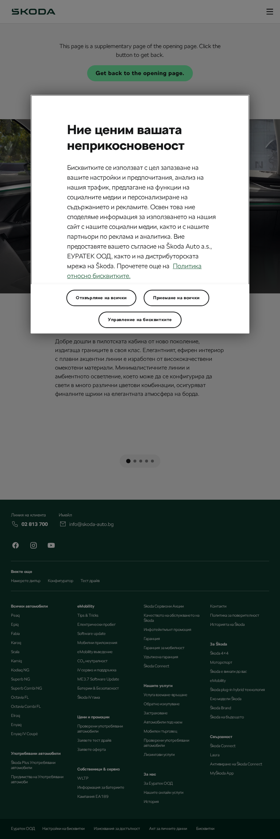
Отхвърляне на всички (101, 297)
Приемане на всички (176, 297)
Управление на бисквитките (140, 319)
